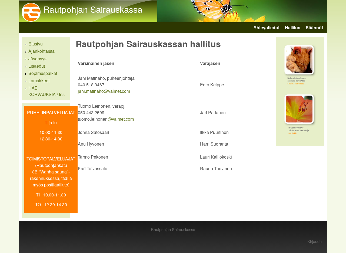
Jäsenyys (37, 58)
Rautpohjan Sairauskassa (92, 9)
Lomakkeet (38, 80)
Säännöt (314, 27)
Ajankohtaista (41, 51)
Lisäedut (36, 66)
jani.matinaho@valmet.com (104, 91)
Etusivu (35, 44)
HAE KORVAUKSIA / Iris (46, 91)
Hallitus (292, 27)
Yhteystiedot (267, 27)
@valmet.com (121, 119)
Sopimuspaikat (42, 73)
